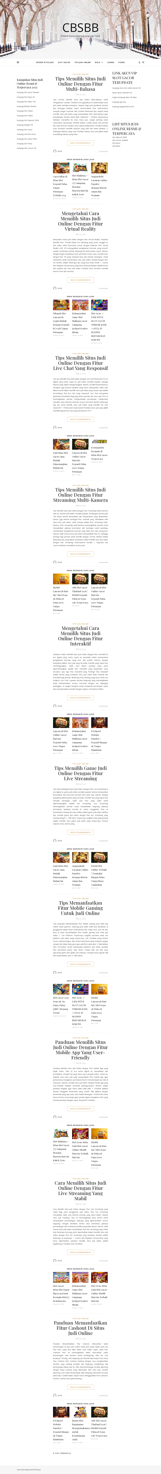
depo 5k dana (131, 97)
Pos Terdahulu (63, 1453)
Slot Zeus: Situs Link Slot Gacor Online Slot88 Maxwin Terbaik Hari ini (80, 1150)
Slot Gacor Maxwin (31, 92)
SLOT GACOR (64, 62)
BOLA (97, 62)
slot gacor (116, 143)
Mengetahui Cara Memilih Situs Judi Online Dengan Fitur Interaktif (80, 636)
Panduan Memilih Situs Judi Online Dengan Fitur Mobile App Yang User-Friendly (80, 1050)
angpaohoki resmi (127, 106)
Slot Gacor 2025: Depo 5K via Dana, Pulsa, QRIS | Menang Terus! (61, 1005)
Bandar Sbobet (30, 106)
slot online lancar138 (132, 88)
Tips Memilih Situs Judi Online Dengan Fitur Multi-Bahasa (80, 83)
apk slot (123, 102)
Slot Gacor (28, 129)
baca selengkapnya (80, 143)
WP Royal (37, 1470)
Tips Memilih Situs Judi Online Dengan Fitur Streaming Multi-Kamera (80, 494)
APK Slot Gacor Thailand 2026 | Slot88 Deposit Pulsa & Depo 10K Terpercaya (80, 595)
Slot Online (28, 111)
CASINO (110, 62)
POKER (122, 62)
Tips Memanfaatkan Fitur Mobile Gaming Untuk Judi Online (80, 907)
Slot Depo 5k (29, 97)
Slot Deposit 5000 (31, 120)
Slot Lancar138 (30, 148)
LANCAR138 (127, 92)
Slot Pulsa (28, 143)
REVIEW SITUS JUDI (45, 62)
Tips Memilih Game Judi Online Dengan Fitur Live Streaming (80, 773)
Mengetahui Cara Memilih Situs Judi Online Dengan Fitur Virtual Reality (80, 221)
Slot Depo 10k (30, 101)
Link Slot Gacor (30, 134)
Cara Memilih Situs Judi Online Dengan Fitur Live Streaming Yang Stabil (80, 1190)
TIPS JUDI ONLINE (82, 62)
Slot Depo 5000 (30, 139)
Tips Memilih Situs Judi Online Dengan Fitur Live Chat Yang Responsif (80, 362)
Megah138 (28, 125)
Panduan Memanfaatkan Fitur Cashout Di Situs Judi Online (80, 1327)
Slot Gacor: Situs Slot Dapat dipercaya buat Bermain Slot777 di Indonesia (61, 1293)
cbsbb (60, 151)
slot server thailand (120, 140)
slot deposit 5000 (119, 137)
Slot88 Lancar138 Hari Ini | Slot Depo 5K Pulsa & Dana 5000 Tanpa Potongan (60, 599)
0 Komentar (103, 151)
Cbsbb (80, 27)
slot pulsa (116, 146)
